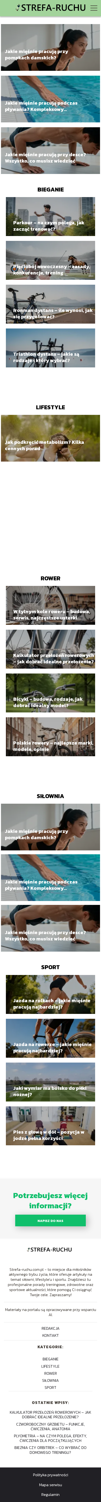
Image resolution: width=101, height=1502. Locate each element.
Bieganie (51, 189)
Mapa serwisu (50, 1485)
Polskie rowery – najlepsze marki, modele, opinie (53, 746)
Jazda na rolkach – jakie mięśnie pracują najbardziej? (51, 1003)
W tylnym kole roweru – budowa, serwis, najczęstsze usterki (51, 614)
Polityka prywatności (50, 1475)
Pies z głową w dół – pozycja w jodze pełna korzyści (49, 1135)
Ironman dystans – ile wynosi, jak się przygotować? (53, 313)
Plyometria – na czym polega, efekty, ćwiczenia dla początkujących (50, 1438)
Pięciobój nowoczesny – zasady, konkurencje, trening (51, 269)
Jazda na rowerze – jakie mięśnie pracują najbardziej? (52, 1047)
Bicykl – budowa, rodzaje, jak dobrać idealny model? (48, 702)
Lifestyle (50, 407)
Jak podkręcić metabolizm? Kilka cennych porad (44, 445)
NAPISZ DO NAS (50, 1220)
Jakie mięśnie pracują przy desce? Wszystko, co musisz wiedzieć (45, 157)
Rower (50, 578)
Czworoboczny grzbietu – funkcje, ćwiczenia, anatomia (50, 1426)
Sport (50, 967)
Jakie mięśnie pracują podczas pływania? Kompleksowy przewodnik (41, 106)
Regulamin (50, 1494)
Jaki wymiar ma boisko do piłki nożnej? (50, 1091)
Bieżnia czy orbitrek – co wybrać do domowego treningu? (50, 1450)
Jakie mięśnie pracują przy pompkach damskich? (36, 54)
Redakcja (51, 1328)
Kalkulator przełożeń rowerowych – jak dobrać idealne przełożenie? (53, 658)
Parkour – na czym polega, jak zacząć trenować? (48, 225)
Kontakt (50, 1335)
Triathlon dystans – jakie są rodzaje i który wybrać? (46, 357)
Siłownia (50, 796)
